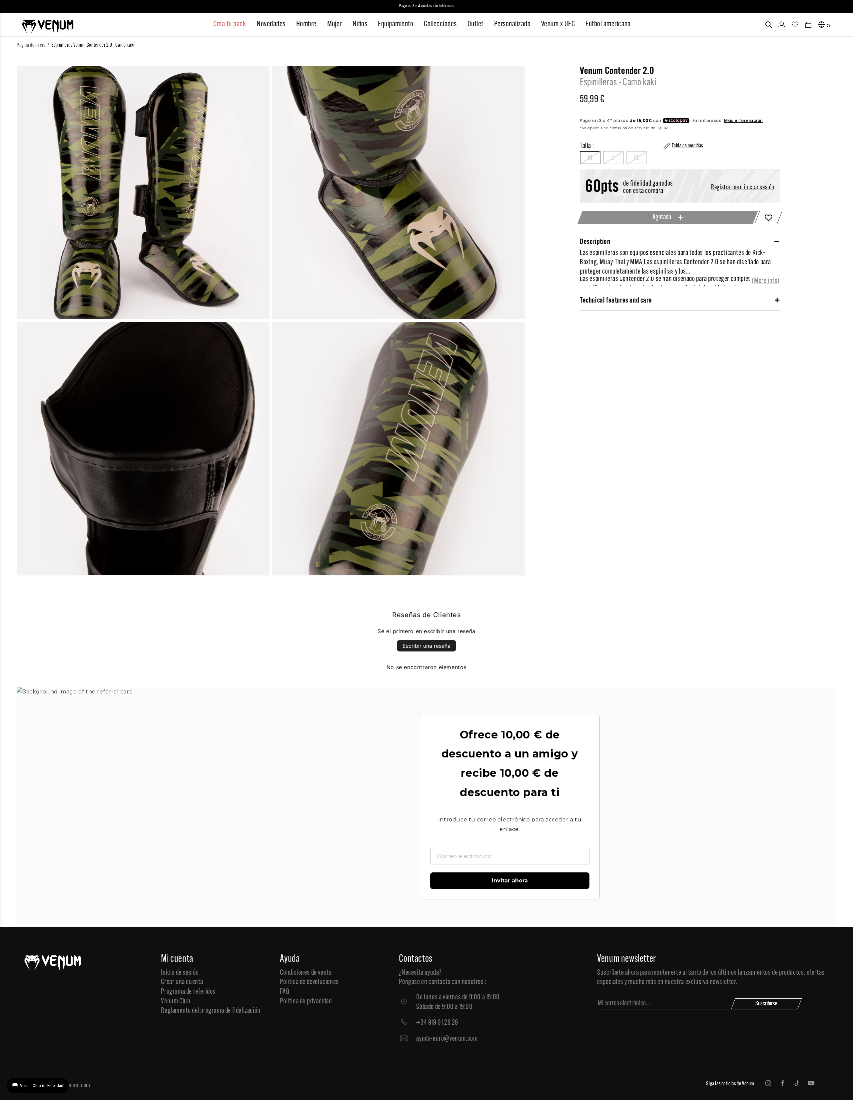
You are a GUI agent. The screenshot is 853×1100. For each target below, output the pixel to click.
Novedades (271, 24)
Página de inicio (31, 45)
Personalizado (512, 24)
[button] (768, 24)
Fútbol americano (608, 24)
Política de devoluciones (309, 982)
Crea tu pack (229, 24)
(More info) (766, 281)
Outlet (475, 24)
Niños (360, 24)
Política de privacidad (306, 1001)
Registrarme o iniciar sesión (742, 187)
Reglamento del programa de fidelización (210, 1011)
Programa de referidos (188, 992)
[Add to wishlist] (768, 217)
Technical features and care (616, 301)
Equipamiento (395, 24)
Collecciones (440, 24)
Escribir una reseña (426, 645)
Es (828, 25)
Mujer (334, 24)
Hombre (306, 24)
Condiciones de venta (306, 973)
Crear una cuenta (182, 982)
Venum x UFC (558, 24)
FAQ (284, 992)
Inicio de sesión (180, 973)
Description (595, 242)
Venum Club (175, 1001)
